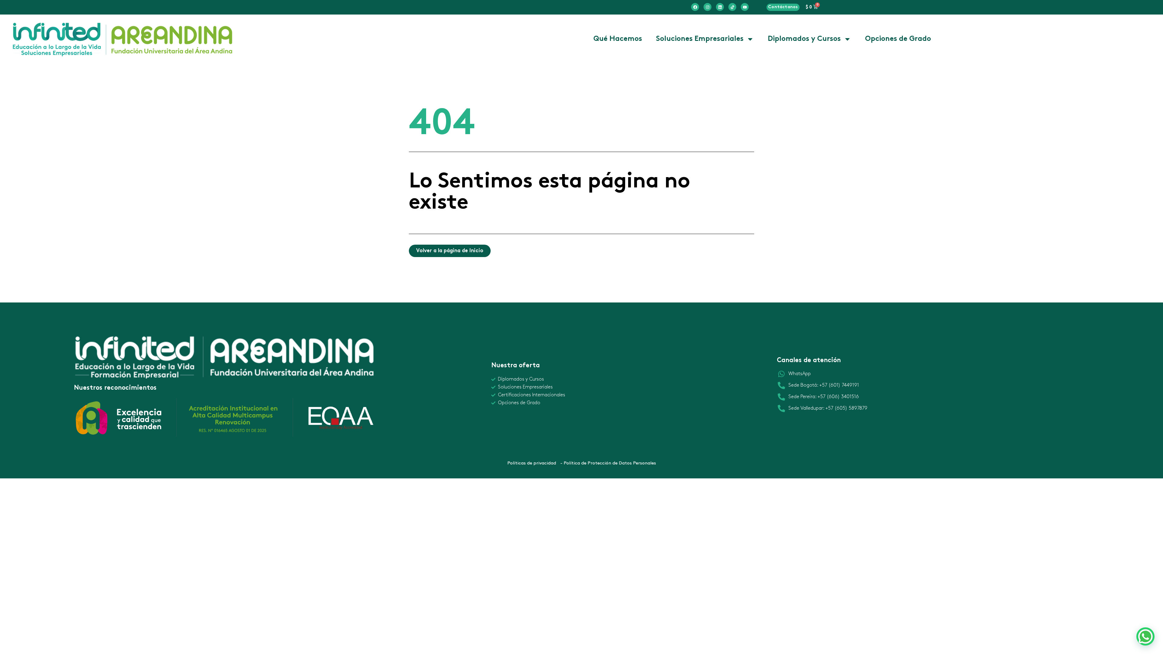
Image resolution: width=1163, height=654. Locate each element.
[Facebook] (695, 7)
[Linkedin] (720, 7)
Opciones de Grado (898, 39)
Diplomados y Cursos (804, 39)
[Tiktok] (732, 7)
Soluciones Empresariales (700, 39)
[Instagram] (707, 7)
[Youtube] (745, 7)
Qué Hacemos (617, 39)
